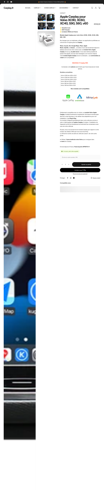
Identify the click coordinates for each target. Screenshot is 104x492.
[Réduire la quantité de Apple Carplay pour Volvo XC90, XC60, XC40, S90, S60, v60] (62, 164)
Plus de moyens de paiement (80, 173)
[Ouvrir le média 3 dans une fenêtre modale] (46, 39)
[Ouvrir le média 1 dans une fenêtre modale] (20, 251)
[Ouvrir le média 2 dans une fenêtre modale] (46, 21)
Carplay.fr (8, 7)
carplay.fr (62, 13)
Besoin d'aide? (96, 178)
